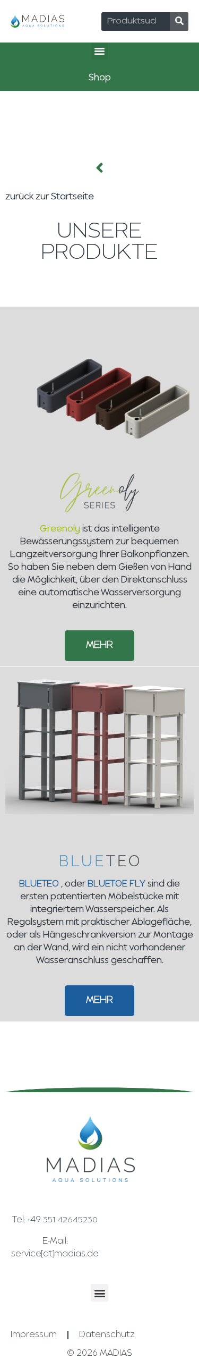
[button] (99, 51)
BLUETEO (39, 884)
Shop (100, 78)
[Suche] (179, 21)
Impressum (34, 1335)
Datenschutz (107, 1335)
